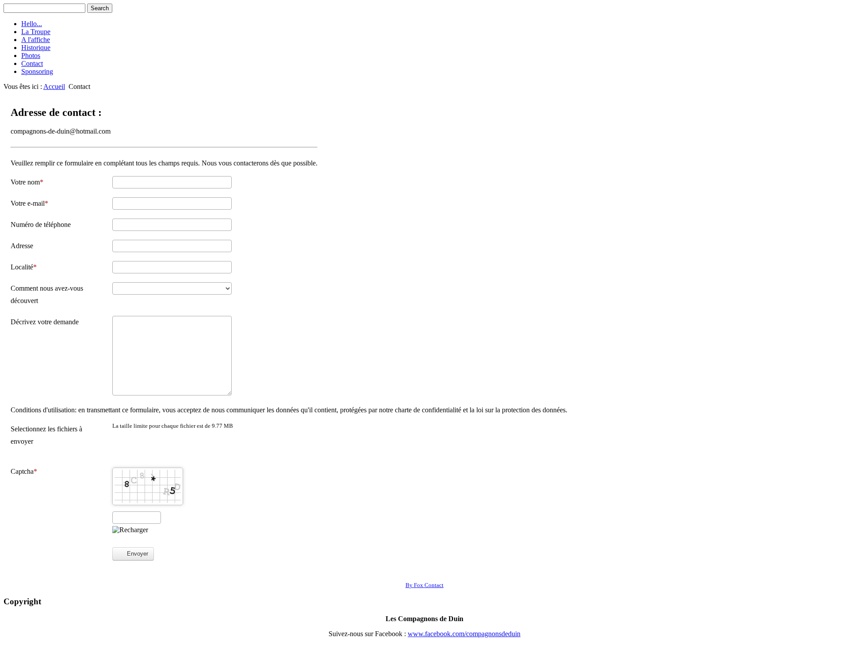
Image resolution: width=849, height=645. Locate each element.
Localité (22, 267)
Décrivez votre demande (45, 322)
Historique (35, 47)
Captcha (22, 471)
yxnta (424, 585)
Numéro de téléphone (41, 224)
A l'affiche (35, 39)
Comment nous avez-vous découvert (47, 294)
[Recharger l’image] (130, 530)
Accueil (54, 86)
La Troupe (35, 31)
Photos (30, 55)
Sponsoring (37, 71)
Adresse (22, 246)
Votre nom (25, 182)
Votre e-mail (28, 203)
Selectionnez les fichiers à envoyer (46, 435)
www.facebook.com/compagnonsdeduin (464, 633)
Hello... (31, 23)
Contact (32, 63)
